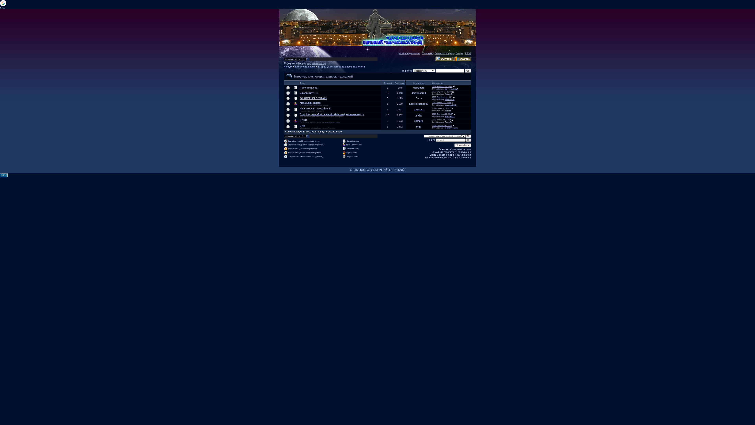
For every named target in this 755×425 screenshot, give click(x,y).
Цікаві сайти (307, 93)
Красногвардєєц (418, 104)
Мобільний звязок (310, 103)
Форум (288, 66)
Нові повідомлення (409, 53)
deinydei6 (418, 87)
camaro (448, 111)
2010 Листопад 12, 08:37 (442, 114)
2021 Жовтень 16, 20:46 (442, 87)
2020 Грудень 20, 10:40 (442, 92)
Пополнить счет (309, 87)
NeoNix (315, 64)
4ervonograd (419, 93)
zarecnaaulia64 (451, 89)
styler (418, 115)
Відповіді (388, 83)
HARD (303, 120)
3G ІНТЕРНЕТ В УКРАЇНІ (313, 98)
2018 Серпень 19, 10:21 (442, 97)
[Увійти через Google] (3, 3)
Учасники (427, 53)
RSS (467, 53)
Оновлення (437, 83)
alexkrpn (322, 64)
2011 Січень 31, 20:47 (441, 108)
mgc (309, 64)
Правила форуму (444, 53)
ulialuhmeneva (451, 128)
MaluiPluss (450, 116)
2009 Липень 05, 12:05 (441, 120)
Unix (302, 125)
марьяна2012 (450, 105)
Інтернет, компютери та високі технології (341, 66)
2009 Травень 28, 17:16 (442, 126)
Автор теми (418, 83)
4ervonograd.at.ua (305, 66)
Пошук (459, 53)
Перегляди (400, 83)
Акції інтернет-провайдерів (315, 108)
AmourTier (449, 94)
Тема (302, 83)
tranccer (419, 109)
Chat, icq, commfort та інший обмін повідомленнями (330, 114)
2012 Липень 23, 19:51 (441, 103)
